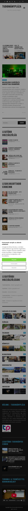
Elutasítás (14, 267)
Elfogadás (14, 259)
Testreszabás (14, 263)
